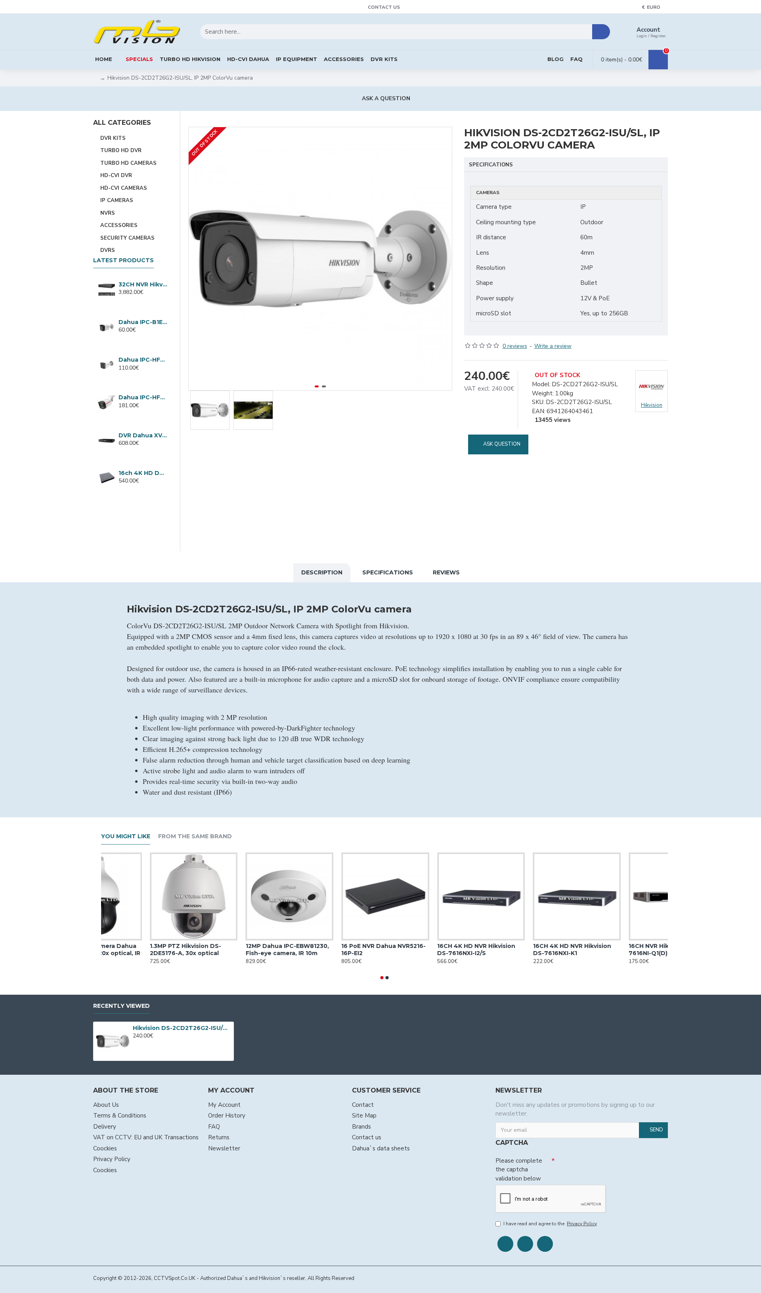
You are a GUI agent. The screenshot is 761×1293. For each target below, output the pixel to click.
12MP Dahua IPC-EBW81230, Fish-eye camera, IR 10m (331, 949)
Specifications (491, 164)
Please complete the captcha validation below (518, 1169)
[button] (197, 259)
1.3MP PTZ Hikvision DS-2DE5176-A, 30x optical (229, 949)
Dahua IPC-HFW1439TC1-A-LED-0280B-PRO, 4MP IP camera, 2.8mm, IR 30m (143, 359)
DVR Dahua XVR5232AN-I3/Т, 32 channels (143, 435)
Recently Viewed (121, 1006)
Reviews (446, 572)
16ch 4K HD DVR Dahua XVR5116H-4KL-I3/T (143, 473)
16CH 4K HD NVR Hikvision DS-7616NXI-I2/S (520, 949)
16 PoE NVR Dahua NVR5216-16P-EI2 (428, 949)
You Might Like (125, 836)
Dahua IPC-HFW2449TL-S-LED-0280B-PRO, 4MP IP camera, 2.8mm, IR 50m (143, 397)
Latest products (123, 260)
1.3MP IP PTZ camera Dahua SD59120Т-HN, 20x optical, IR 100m (141, 953)
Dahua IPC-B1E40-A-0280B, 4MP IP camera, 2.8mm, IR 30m (143, 322)
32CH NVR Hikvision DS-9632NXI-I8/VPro (143, 284)
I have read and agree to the (550, 1224)
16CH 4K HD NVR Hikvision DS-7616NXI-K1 (616, 949)
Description (321, 572)
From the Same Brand (195, 836)
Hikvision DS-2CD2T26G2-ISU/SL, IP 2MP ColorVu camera (182, 1028)
